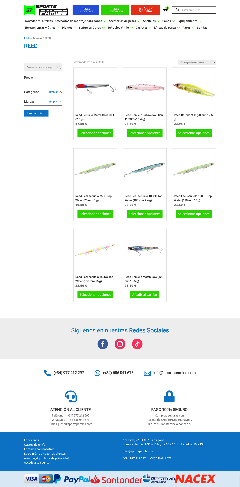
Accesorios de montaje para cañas (80, 20)
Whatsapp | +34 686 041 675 (70, 420)
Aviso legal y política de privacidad (46, 458)
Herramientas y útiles (42, 27)
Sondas (202, 28)
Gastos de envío (34, 445)
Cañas (169, 20)
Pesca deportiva (85, 10)
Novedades (32, 21)
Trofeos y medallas (145, 10)
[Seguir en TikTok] (137, 344)
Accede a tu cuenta (36, 463)
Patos (189, 27)
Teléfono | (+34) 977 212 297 (70, 415)
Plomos (69, 27)
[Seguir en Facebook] (103, 344)
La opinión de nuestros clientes (45, 454)
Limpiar (53, 91)
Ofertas (47, 21)
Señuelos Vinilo (121, 27)
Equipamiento (190, 20)
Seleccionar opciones (95, 133)
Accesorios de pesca (125, 20)
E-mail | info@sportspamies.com (70, 424)
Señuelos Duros (92, 27)
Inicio (27, 38)
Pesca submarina (115, 10)
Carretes (144, 27)
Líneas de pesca (167, 27)
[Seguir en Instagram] (120, 344)
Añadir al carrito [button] (144, 294)
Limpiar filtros (36, 113)
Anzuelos (152, 20)
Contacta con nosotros (39, 449)
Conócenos (31, 440)
